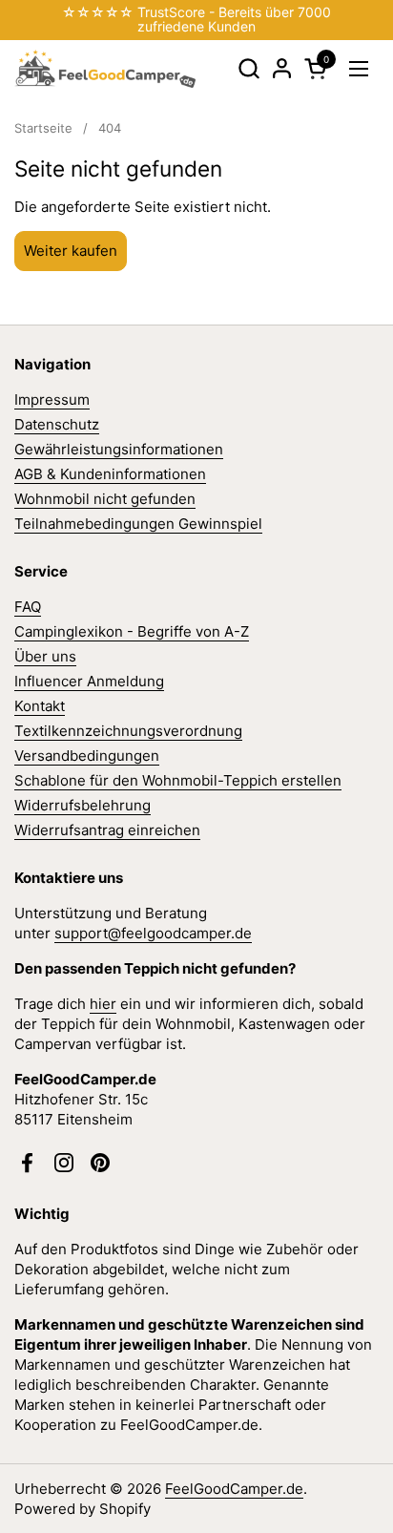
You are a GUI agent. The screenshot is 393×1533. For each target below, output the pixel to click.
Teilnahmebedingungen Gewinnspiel (138, 523)
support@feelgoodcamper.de (153, 933)
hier (103, 1004)
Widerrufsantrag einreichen (107, 830)
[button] (248, 68)
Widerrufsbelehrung (82, 805)
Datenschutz (56, 424)
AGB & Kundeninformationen (110, 474)
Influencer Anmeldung (89, 681)
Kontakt (39, 706)
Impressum (52, 399)
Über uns (45, 656)
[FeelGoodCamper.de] (105, 69)
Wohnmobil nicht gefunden (105, 499)
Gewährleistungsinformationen (118, 449)
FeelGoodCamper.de (234, 1489)
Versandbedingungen (86, 755)
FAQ (27, 607)
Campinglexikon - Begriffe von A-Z (131, 631)
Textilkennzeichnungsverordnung (128, 731)
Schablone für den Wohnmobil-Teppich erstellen (177, 780)
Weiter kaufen (70, 251)
